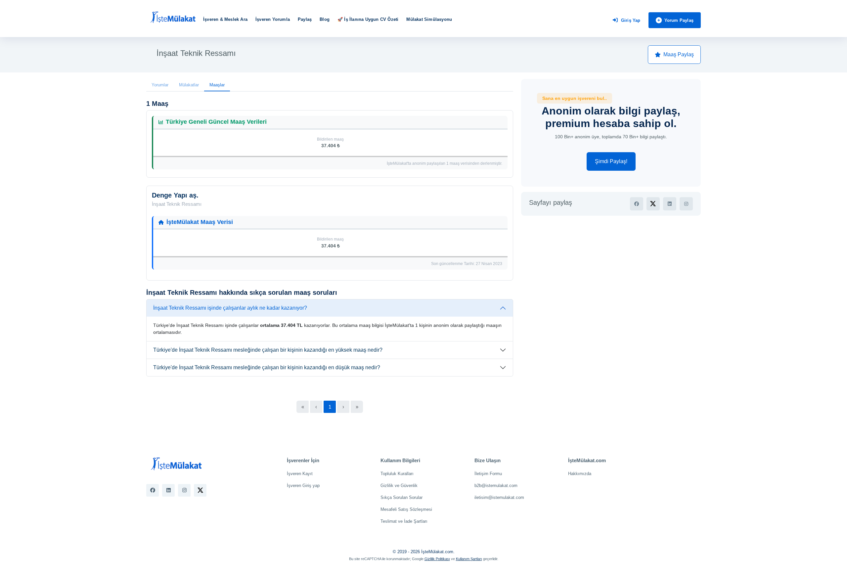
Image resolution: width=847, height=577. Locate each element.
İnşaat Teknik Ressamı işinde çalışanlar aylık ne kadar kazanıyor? (230, 308)
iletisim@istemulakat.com (499, 497)
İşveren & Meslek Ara (225, 19)
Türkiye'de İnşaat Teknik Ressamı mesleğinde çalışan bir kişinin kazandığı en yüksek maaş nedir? (267, 350)
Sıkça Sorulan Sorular (401, 497)
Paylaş (305, 19)
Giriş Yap (631, 20)
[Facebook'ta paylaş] (636, 203)
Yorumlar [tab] (160, 84)
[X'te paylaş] (653, 203)
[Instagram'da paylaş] (686, 203)
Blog (325, 19)
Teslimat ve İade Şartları (403, 521)
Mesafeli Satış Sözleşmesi (406, 509)
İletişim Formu (488, 473)
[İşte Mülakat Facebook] (152, 490)
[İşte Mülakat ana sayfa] (172, 17)
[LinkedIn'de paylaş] (669, 203)
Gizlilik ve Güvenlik (399, 485)
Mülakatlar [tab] (189, 84)
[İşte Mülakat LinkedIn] (168, 490)
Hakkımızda (579, 473)
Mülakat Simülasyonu (429, 19)
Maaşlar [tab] (217, 84)
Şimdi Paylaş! (611, 161)
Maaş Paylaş (678, 54)
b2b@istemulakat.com (495, 485)
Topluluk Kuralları (397, 473)
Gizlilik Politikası (437, 559)
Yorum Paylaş (678, 20)
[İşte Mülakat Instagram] (184, 490)
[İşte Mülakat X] (200, 490)
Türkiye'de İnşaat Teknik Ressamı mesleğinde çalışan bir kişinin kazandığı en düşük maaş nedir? (266, 367)
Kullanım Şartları (469, 559)
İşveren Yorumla (272, 19)
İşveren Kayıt (300, 473)
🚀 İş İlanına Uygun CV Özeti (367, 19)
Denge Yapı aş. (175, 195)
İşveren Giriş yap (303, 485)
